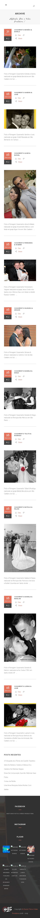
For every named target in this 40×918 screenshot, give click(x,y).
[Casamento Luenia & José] (20, 715)
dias (19, 35)
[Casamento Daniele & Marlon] (20, 638)
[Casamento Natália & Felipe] (20, 548)
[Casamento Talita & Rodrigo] (20, 466)
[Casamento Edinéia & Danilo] (20, 57)
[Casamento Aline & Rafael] (20, 194)
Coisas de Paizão (10, 781)
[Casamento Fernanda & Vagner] (20, 270)
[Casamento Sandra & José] (20, 119)
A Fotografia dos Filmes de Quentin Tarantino (19, 761)
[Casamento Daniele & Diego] (20, 398)
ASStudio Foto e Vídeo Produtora (20, 20)
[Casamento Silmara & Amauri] (20, 335)
